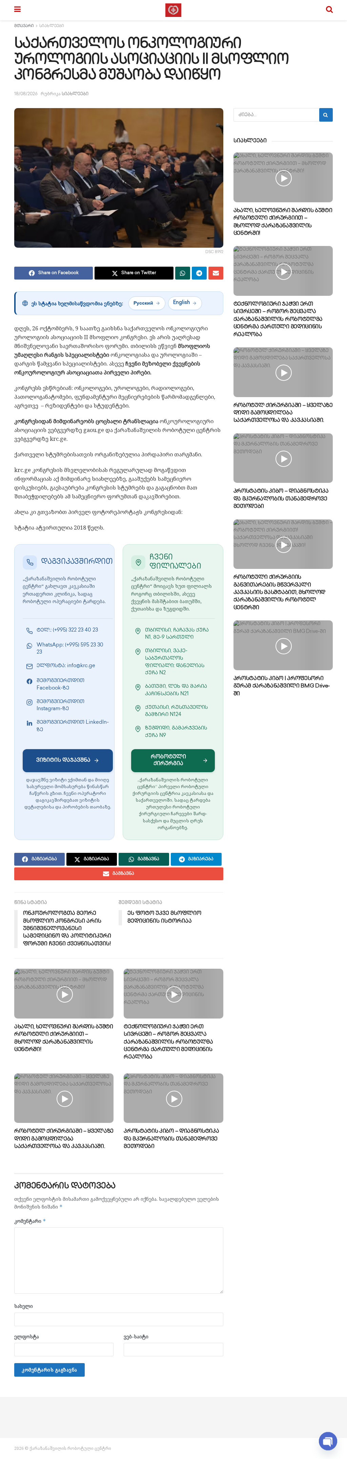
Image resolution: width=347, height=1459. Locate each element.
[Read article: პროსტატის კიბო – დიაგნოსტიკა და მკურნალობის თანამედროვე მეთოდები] (173, 1098)
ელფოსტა (26, 1336)
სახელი (23, 1306)
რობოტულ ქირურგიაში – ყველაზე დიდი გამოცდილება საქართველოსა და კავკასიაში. (64, 1139)
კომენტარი (30, 1221)
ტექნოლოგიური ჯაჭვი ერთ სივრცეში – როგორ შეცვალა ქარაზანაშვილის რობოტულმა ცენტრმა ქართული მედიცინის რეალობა (168, 1042)
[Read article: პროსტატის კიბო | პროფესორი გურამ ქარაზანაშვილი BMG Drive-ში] (283, 645)
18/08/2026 (26, 94)
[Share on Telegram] (199, 273)
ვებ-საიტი (136, 1336)
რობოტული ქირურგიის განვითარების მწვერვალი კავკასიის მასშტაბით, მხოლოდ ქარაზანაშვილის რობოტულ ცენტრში (279, 593)
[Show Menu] (17, 10)
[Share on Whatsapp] (182, 273)
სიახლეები (51, 26)
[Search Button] (329, 10)
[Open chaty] (328, 1439)
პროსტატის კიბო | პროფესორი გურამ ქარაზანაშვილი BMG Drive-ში (281, 686)
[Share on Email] (215, 273)
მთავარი (24, 26)
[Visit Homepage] (173, 10)
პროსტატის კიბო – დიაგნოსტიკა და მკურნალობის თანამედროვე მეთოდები (171, 1139)
